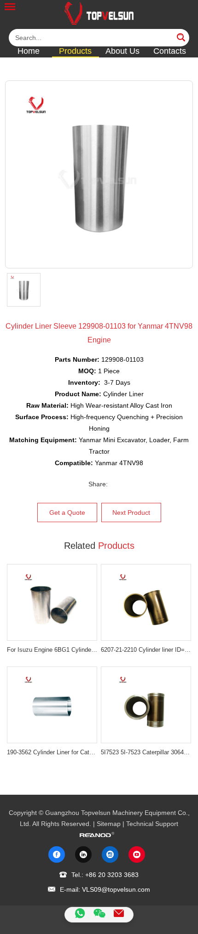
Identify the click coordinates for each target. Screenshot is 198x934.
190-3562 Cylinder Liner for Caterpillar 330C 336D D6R (52, 752)
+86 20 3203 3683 (112, 874)
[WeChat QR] (99, 915)
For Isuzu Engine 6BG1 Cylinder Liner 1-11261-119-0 (52, 649)
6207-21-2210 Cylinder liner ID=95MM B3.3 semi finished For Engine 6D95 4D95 (146, 649)
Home (28, 51)
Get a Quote (67, 512)
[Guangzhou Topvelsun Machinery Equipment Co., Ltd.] (99, 13)
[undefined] (99, 174)
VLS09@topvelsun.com (116, 889)
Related (99, 546)
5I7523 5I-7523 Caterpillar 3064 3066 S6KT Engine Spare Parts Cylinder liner (146, 752)
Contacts (169, 51)
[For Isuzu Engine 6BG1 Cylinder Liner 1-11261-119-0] (52, 602)
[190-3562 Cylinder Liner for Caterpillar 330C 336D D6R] (52, 704)
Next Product (131, 512)
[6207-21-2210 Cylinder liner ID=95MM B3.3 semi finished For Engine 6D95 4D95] (146, 602)
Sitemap (109, 823)
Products (75, 51)
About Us (122, 51)
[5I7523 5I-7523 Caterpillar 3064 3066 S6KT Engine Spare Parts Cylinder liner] (146, 704)
